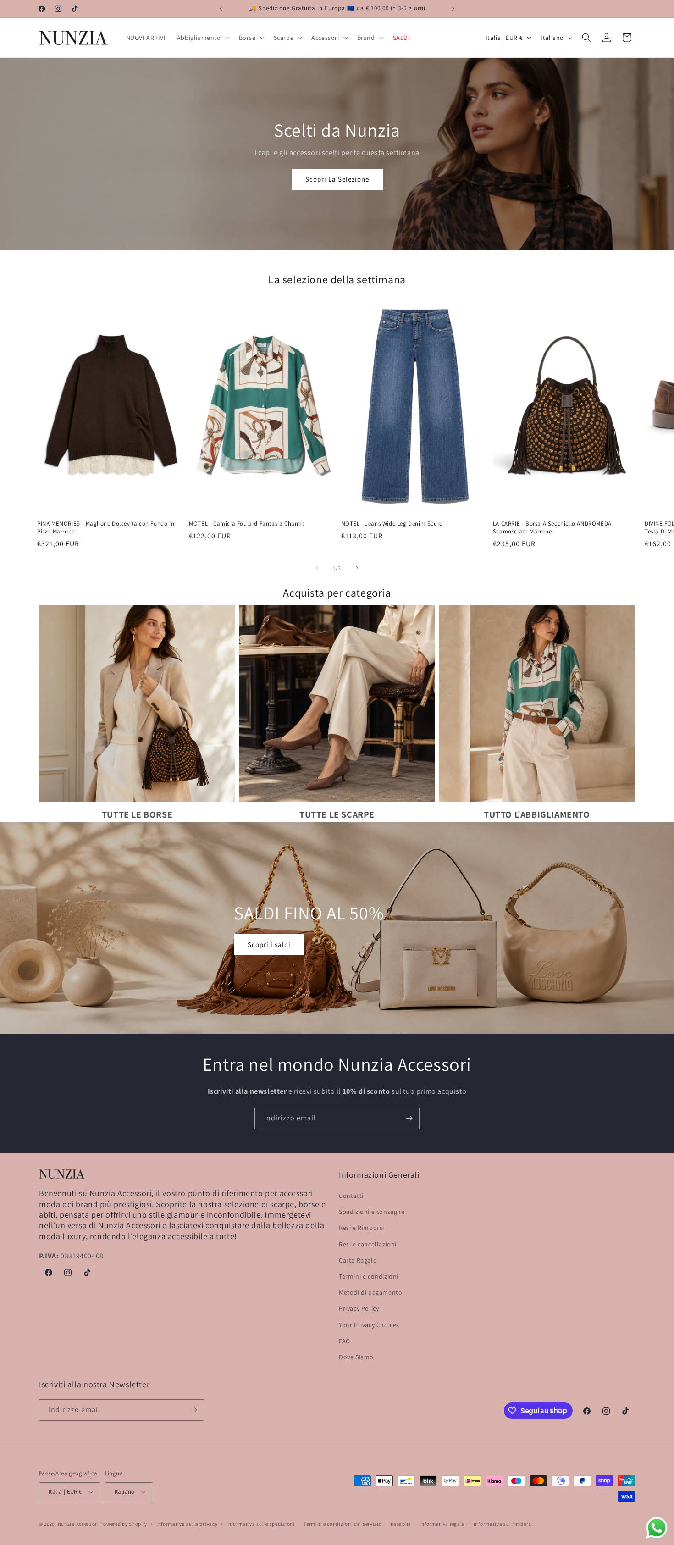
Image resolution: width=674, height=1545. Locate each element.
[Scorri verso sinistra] (317, 568)
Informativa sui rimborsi (503, 1524)
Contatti (351, 1195)
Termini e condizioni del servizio (342, 1524)
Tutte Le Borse (137, 814)
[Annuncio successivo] (453, 8)
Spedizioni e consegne (372, 1211)
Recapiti (401, 1524)
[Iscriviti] (409, 1118)
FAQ (344, 1341)
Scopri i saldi (269, 944)
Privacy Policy (359, 1308)
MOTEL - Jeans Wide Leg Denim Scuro (392, 523)
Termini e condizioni (368, 1276)
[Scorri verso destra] (357, 568)
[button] (202, 37)
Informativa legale (442, 1524)
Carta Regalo (358, 1260)
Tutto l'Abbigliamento (537, 814)
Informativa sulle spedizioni (261, 1524)
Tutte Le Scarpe (337, 814)
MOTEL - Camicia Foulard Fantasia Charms (246, 523)
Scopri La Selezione (337, 179)
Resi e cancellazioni (368, 1244)
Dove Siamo (356, 1357)
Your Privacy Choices (369, 1325)
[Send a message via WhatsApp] (656, 1527)
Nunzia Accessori (78, 1524)
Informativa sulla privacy (187, 1524)
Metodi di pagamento (370, 1292)
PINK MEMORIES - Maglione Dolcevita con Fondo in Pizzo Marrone (105, 527)
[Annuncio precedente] (221, 8)
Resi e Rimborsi (361, 1228)
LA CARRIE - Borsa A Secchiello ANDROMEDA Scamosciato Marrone (552, 527)
